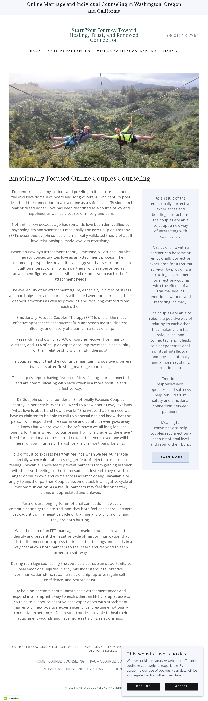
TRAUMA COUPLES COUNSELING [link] (127, 51)
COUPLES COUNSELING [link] (69, 51)
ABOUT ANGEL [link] (98, 669)
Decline (143, 686)
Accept (181, 686)
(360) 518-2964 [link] (183, 35)
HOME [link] (35, 51)
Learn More (170, 457)
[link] (104, 40)
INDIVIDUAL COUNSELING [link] (63, 669)
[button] (170, 51)
